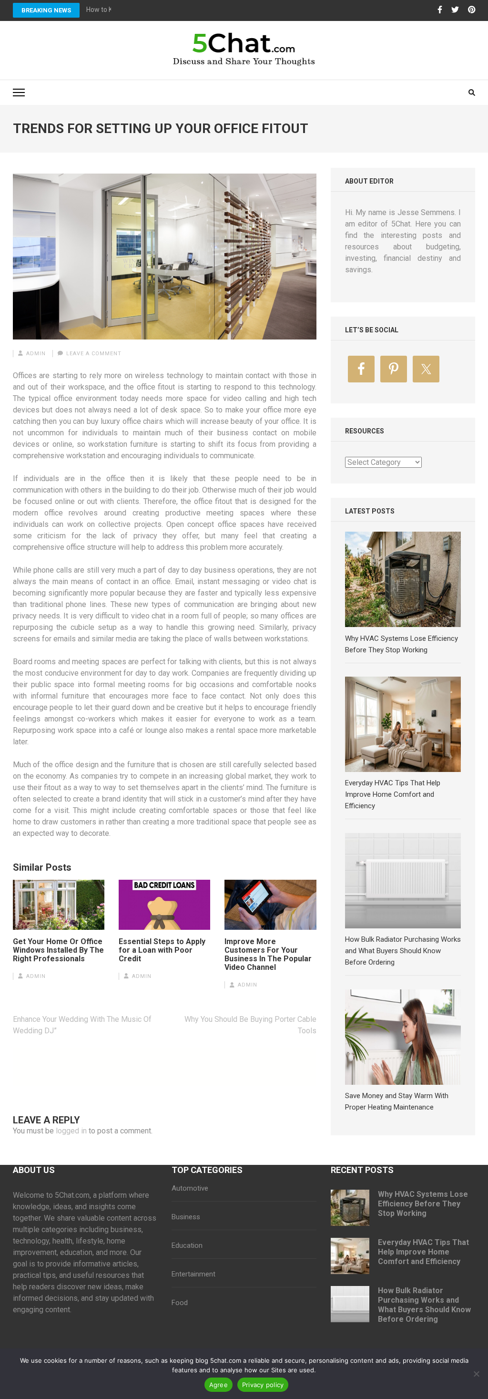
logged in (71, 1130)
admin (36, 353)
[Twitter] (455, 10)
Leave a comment (94, 353)
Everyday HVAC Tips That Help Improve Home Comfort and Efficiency (423, 1252)
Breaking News (46, 10)
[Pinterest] (472, 10)
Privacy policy (263, 1385)
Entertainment (193, 1274)
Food (180, 1302)
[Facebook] (439, 10)
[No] (476, 1373)
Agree (218, 1385)
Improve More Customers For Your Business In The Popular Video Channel (268, 954)
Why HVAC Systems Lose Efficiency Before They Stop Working (423, 1204)
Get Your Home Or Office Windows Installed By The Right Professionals (58, 950)
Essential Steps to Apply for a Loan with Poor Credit (162, 950)
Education (187, 1245)
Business (186, 1217)
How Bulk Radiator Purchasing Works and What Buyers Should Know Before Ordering (424, 1305)
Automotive (190, 1188)
